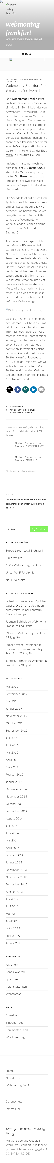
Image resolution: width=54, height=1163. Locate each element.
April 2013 (13, 921)
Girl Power (29, 410)
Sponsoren (12, 979)
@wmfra (21, 357)
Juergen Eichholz (16, 621)
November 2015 (16, 716)
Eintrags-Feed (14, 1022)
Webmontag (16, 406)
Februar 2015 (15, 774)
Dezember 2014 (16, 789)
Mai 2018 (12, 701)
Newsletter (13, 1078)
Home (10, 1070)
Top (50, 1159)
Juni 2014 (12, 833)
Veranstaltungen (16, 986)
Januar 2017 (14, 708)
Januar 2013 (14, 943)
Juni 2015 (12, 745)
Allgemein (12, 964)
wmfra (28, 412)
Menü (28, 54)
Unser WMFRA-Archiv (20, 572)
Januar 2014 (14, 862)
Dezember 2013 (16, 869)
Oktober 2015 (15, 723)
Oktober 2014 (15, 804)
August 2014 (14, 818)
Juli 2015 (12, 738)
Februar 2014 (15, 855)
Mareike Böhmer (21, 245)
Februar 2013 (15, 935)
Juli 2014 (12, 826)
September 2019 (17, 694)
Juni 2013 (12, 906)
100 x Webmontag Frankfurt (24, 565)
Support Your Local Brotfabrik (25, 550)
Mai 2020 (12, 686)
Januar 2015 (14, 782)
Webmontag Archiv (18, 1085)
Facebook (34, 357)
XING (9, 361)
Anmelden (12, 1015)
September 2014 (17, 811)
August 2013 (14, 891)
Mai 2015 (12, 752)
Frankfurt (16, 410)
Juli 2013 (12, 899)
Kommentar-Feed (17, 1030)
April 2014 (13, 847)
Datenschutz (14, 1101)
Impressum (13, 1109)
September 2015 (17, 730)
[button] (9, 389)
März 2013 (13, 928)
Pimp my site (14, 558)
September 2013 (17, 884)
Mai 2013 (12, 913)
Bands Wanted (15, 972)
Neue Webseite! (16, 580)
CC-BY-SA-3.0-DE (18, 1153)
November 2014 (16, 796)
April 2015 (13, 760)
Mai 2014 (12, 840)
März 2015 (13, 767)
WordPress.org (15, 1037)
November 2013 (16, 877)
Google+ (19, 361)
